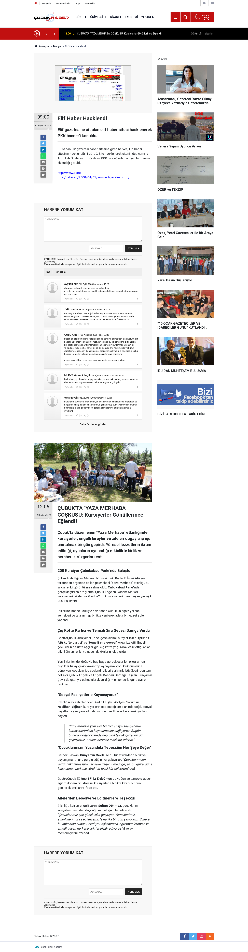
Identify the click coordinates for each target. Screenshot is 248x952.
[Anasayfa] (36, 3)
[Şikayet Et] (137, 299)
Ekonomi (131, 17)
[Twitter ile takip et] (193, 936)
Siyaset (115, 17)
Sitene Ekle (90, 3)
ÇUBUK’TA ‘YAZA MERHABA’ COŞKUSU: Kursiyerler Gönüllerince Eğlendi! (119, 33)
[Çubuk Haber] (51, 16)
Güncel (81, 17)
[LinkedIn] (43, 150)
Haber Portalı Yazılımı (51, 947)
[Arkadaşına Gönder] (43, 162)
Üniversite (98, 17)
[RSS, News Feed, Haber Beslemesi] (210, 936)
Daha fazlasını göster (93, 424)
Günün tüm (202, 33)
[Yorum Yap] (43, 175)
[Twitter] (43, 143)
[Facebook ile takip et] (184, 936)
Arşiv (77, 3)
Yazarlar (148, 17)
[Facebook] (43, 137)
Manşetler (46, 3)
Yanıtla (70, 299)
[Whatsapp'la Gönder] (43, 156)
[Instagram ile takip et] (201, 936)
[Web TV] (204, 3)
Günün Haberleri (63, 3)
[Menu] (175, 17)
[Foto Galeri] (212, 3)
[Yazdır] (43, 168)
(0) (80, 299)
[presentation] (46, 34)
